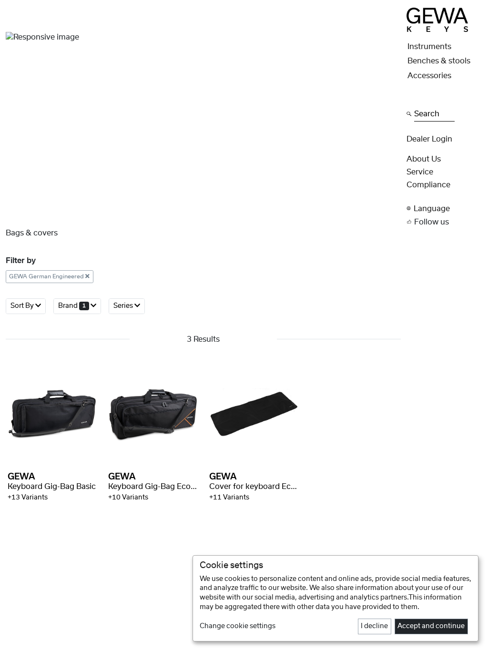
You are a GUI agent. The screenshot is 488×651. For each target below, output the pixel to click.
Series (123, 306)
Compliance (428, 185)
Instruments (429, 47)
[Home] (437, 19)
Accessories (429, 76)
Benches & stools (438, 61)
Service (420, 172)
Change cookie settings (237, 626)
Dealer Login (429, 139)
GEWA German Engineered (47, 276)
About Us (424, 159)
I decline (374, 626)
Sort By (22, 306)
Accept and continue (431, 626)
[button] (444, 208)
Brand (72, 306)
